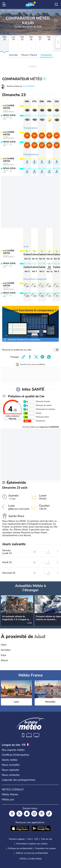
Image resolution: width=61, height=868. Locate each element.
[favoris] (55, 20)
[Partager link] (23, 357)
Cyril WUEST (29, 86)
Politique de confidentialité (20, 848)
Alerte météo (9, 760)
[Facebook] (12, 814)
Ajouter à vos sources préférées (32, 364)
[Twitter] (19, 814)
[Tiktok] (49, 814)
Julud (30, 11)
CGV (36, 839)
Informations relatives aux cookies (32, 843)
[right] (58, 42)
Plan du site (46, 839)
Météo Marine (10, 794)
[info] (44, 79)
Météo (3, 11)
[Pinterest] (42, 814)
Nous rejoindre (10, 770)
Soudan (9, 11)
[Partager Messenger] (42, 357)
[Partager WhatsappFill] (49, 357)
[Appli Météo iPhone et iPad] (19, 828)
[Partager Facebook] (30, 357)
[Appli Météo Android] (41, 828)
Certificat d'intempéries (15, 755)
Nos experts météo (13, 750)
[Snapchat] (27, 814)
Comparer (46, 55)
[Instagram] (34, 814)
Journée (13, 55)
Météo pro (8, 799)
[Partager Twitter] (36, 357)
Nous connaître (11, 765)
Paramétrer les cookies (45, 848)
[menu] (4, 4)
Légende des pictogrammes (18, 780)
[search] (56, 4)
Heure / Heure (29, 55)
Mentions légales (17, 839)
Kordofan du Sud (20, 11)
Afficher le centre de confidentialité (32, 853)
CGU (29, 839)
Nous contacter (11, 775)
